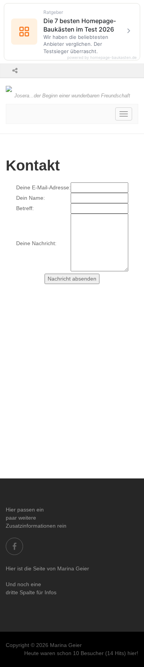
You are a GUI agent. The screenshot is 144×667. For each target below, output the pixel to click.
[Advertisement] (72, 402)
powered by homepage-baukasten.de (102, 57)
